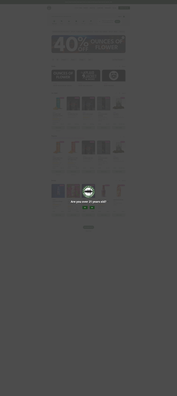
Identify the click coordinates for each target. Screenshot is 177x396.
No (92, 207)
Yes (85, 207)
